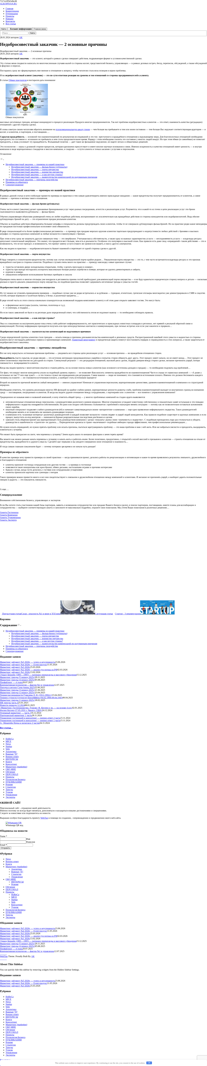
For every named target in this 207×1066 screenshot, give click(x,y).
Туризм (9, 792)
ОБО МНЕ (11, 769)
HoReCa (10, 739)
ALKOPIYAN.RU (8, 4)
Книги (9, 761)
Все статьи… (6, 728)
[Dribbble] (4, 954)
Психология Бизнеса (15, 779)
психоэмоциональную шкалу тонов (73, 129)
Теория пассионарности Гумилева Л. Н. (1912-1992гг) (26, 695)
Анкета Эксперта (8, 520)
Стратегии (11, 787)
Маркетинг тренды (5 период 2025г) (17, 677)
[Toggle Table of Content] (2, 159)
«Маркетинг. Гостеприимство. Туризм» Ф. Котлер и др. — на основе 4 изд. (36, 708)
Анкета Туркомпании (10, 517)
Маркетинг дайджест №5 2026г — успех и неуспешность (27, 662)
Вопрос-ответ (12, 756)
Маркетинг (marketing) (16, 767)
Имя (28, 839)
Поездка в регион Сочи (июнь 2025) (17, 687)
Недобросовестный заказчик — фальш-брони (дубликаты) (39, 167)
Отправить (5, 848)
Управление (11, 794)
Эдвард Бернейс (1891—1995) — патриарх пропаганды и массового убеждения (38, 675)
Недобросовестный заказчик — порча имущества (35, 169)
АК (32, 956)
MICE (8, 741)
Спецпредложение (15, 185)
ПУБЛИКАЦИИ (14, 782)
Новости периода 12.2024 (12, 705)
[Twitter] (6, 954)
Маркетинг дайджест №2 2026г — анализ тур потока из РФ (28, 669)
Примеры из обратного (17, 182)
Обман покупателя (18, 80)
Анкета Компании (9, 515)
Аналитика (11, 751)
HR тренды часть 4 (9, 702)
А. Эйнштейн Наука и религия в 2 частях (20, 723)
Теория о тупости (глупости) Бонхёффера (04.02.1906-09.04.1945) (31, 697)
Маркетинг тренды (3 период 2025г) (17, 690)
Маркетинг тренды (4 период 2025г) (17, 680)
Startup (9, 746)
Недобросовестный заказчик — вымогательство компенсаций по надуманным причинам (54, 177)
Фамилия (30, 842)
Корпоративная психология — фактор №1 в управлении (27, 685)
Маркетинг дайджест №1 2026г (15, 672)
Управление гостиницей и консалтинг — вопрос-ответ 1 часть (30, 720)
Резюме (9, 784)
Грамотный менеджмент (83, 340)
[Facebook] (1, 954)
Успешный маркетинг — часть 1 (15, 713)
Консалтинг (11, 764)
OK (149, 1063)
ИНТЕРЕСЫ (12, 759)
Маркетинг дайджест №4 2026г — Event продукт (23, 664)
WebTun (44, 818)
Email (3, 845)
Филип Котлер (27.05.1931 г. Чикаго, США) (21, 710)
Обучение (10, 772)
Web (8, 749)
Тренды (9, 789)
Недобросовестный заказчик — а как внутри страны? (37, 174)
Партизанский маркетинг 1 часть (16, 715)
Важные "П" (12, 754)
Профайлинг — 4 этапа (11, 682)
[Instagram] (2, 954)
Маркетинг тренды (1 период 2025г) (17, 700)
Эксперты (10, 797)
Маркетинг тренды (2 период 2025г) (17, 692)
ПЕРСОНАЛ (12, 774)
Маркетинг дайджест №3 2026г (15, 667)
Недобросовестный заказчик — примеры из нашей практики (35, 164)
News (8, 744)
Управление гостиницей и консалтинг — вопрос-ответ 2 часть (30, 718)
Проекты (10, 777)
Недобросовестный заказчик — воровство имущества (37, 172)
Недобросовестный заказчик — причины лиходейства (32, 179)
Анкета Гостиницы (9, 512)
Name (3, 836)
